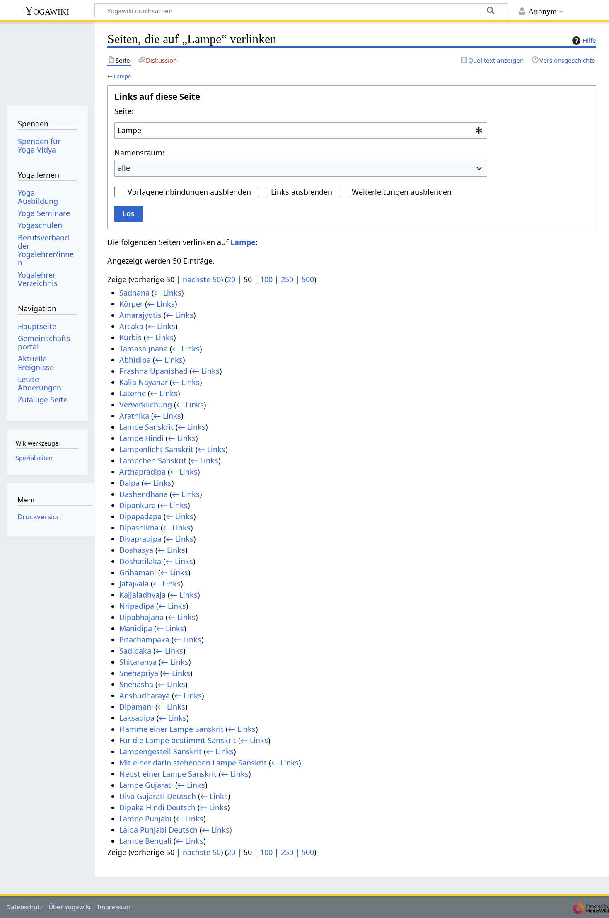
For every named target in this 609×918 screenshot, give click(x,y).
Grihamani (137, 572)
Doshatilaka (140, 561)
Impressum (113, 907)
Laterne (132, 393)
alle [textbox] (124, 168)
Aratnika (134, 416)
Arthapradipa (142, 472)
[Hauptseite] (47, 61)
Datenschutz (24, 907)
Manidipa (135, 628)
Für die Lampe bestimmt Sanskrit (177, 740)
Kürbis (130, 337)
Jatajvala (134, 584)
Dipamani (136, 707)
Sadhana (134, 293)
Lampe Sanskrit (146, 427)
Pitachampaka (144, 639)
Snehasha (136, 684)
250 (287, 279)
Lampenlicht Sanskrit (156, 449)
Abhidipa (135, 360)
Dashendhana (143, 494)
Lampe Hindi (141, 438)
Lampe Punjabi (145, 819)
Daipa (129, 483)
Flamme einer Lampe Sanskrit (171, 729)
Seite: (124, 111)
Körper (131, 304)
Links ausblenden (301, 192)
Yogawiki (47, 10)
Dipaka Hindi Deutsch (157, 807)
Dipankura (137, 505)
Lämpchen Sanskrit (152, 460)
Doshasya (136, 550)
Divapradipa (140, 539)
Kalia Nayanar (143, 382)
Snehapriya (138, 673)
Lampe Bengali (145, 841)
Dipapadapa (140, 516)
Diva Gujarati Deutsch (157, 796)
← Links (167, 293)
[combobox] (300, 130)
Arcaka (131, 326)
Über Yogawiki (69, 907)
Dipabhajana (141, 617)
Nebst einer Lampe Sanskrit (168, 774)
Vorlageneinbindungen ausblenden (189, 192)
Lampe (122, 76)
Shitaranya (138, 662)
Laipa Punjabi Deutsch (158, 830)
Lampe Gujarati (146, 785)
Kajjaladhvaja (142, 595)
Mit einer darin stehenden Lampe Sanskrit (193, 763)
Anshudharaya (144, 695)
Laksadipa (137, 718)
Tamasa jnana (143, 349)
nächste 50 (202, 279)
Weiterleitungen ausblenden (402, 192)
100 (266, 279)
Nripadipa (136, 606)
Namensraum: (139, 152)
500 (308, 279)
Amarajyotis (140, 315)
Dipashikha (139, 528)
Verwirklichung (145, 404)
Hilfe (589, 40)
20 (231, 279)
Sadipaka (135, 651)
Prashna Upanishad (153, 371)
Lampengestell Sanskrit (160, 751)
